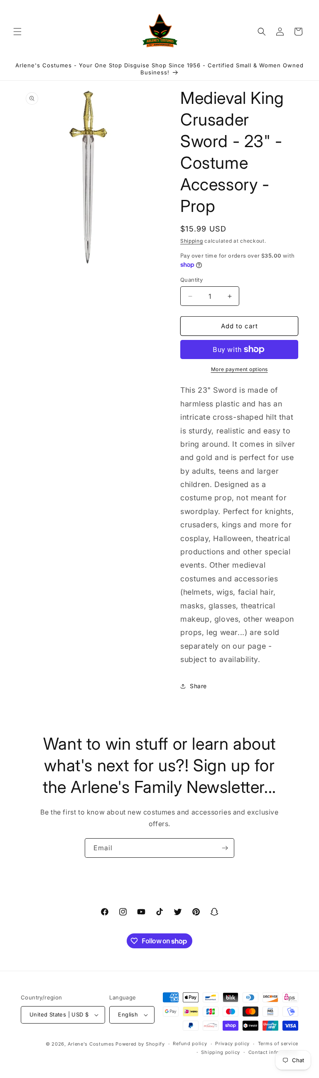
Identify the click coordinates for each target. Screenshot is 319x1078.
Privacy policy (232, 1043)
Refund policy (190, 1043)
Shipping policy (220, 1052)
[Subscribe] (225, 848)
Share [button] (198, 685)
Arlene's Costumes (91, 1044)
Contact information (273, 1052)
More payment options (239, 369)
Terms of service (278, 1043)
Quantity (191, 279)
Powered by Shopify (140, 1044)
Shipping (191, 241)
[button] (17, 31)
